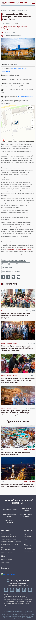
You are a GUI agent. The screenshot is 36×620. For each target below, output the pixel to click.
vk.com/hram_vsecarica (25, 97)
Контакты (5, 568)
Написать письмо (29, 551)
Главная (3, 10)
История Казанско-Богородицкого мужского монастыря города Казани (15, 453)
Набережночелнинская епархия (9, 515)
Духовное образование (8, 547)
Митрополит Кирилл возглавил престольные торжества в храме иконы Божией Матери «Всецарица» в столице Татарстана (15, 413)
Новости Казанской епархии (9, 311)
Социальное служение (8, 549)
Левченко (5, 264)
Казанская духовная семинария (26, 515)
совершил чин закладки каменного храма (18, 249)
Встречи (26, 539)
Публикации (12, 10)
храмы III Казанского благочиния (11, 271)
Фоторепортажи (6, 559)
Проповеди (27, 536)
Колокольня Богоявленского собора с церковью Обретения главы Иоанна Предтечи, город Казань (17, 485)
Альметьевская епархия (26, 509)
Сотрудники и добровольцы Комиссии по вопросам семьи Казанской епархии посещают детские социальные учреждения (18, 380)
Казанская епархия (7, 534)
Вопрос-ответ (28, 548)
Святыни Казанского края (9, 544)
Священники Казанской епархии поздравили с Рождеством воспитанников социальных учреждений (16, 316)
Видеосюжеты (5, 562)
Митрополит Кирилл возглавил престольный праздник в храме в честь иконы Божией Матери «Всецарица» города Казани (17, 348)
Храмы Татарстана (23, 10)
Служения (27, 534)
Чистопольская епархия (10, 509)
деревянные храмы (7, 267)
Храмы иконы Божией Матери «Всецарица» (13, 260)
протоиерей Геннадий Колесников (19, 264)
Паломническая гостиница (9, 522)
